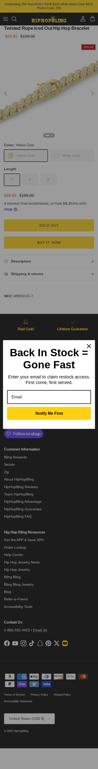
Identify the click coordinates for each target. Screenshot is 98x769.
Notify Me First (49, 413)
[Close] (89, 346)
